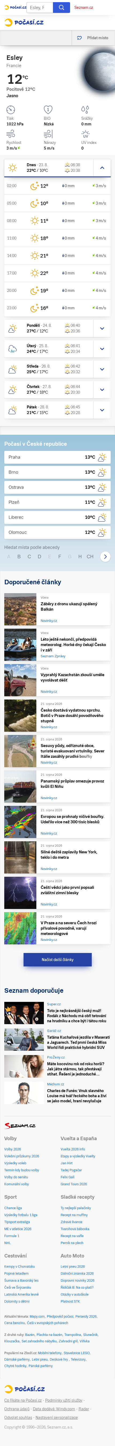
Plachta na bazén (49, 1335)
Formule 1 (11, 1236)
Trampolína (72, 1335)
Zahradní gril (68, 1341)
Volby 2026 (12, 1149)
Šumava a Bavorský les (21, 1280)
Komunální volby (16, 1184)
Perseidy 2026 (86, 1316)
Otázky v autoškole (75, 1294)
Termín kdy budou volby (21, 1170)
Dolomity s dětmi (16, 1301)
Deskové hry (59, 1359)
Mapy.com (37, 1316)
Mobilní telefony (50, 1353)
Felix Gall (67, 1177)
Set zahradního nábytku (39, 1341)
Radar (84, 1409)
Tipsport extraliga (17, 1222)
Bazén (29, 1335)
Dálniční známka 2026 (77, 1273)
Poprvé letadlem (16, 1273)
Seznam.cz (83, 7)
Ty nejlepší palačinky (76, 1208)
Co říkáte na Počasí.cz (23, 1400)
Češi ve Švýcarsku (17, 1287)
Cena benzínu (14, 1323)
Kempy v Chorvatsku (19, 1267)
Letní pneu (40, 1359)
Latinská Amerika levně (21, 1294)
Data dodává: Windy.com (54, 1409)
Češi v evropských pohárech (47, 1323)
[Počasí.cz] (24, 23)
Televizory (78, 1359)
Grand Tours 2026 (74, 1184)
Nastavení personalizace (57, 1417)
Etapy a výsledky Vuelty (78, 1156)
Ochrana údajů (16, 1409)
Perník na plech (72, 1243)
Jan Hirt (66, 1163)
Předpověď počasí (60, 1316)
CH (90, 556)
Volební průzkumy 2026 (21, 1156)
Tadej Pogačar (71, 1170)
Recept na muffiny (74, 1215)
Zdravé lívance (71, 1222)
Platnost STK (70, 1301)
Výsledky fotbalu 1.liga (20, 1215)
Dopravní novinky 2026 (77, 1280)
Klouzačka (12, 1341)
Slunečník (90, 1335)
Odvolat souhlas (18, 1417)
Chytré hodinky (15, 1366)
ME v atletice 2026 (17, 1229)
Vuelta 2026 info (73, 1149)
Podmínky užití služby (63, 1400)
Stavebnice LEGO (77, 1353)
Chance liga (13, 1208)
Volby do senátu (16, 1177)
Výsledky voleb (15, 1163)
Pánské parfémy (41, 1366)
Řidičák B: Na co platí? (77, 1287)
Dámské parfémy (17, 1359)
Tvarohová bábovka (75, 1229)
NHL (7, 1243)
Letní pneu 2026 (73, 1267)
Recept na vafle (72, 1236)
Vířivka (85, 1341)
